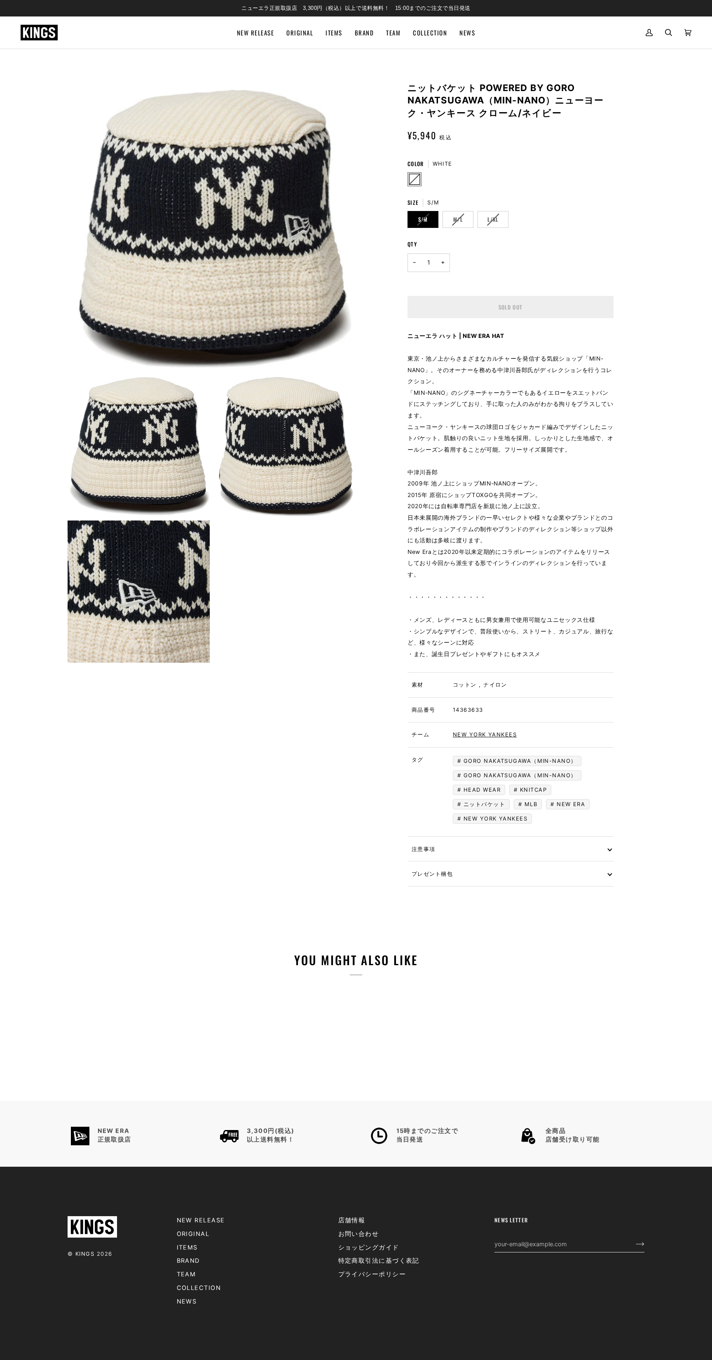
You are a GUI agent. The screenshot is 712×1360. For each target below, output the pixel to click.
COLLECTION (199, 1288)
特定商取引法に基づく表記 (378, 1260)
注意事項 (423, 848)
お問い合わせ (358, 1234)
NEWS (187, 1301)
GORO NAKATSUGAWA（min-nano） (520, 760)
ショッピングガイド (368, 1247)
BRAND (188, 1260)
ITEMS (187, 1247)
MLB (531, 804)
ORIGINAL (193, 1234)
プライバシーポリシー (372, 1274)
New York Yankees (485, 734)
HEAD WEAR (482, 789)
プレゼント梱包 (432, 873)
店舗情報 (351, 1220)
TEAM (186, 1274)
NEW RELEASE (201, 1220)
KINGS (84, 1253)
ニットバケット (484, 804)
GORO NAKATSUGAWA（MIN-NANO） (520, 775)
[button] (333, 32)
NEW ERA (571, 804)
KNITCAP (533, 789)
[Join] (633, 1244)
